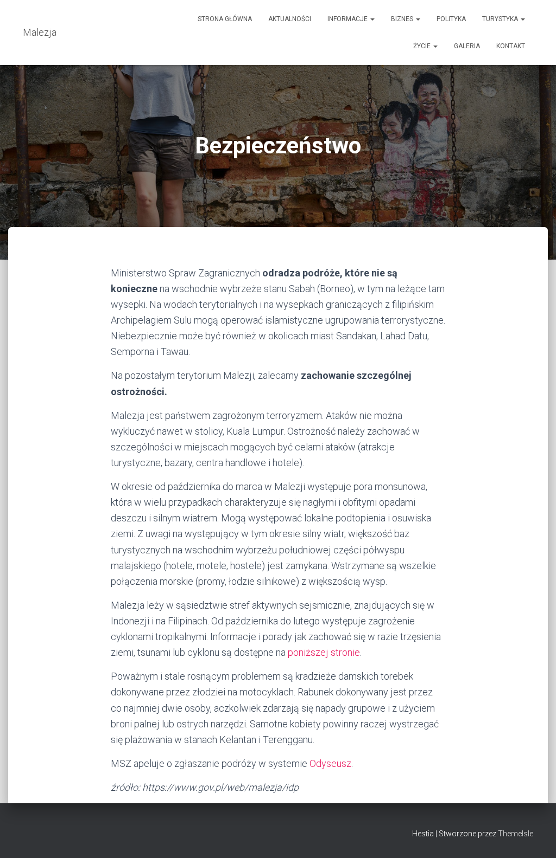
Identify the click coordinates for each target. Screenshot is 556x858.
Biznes (403, 19)
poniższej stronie (324, 652)
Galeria (467, 46)
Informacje (348, 19)
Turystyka (501, 19)
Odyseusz (330, 763)
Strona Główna (225, 19)
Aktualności (289, 19)
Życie (422, 46)
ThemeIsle (515, 833)
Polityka (451, 19)
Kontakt (510, 46)
